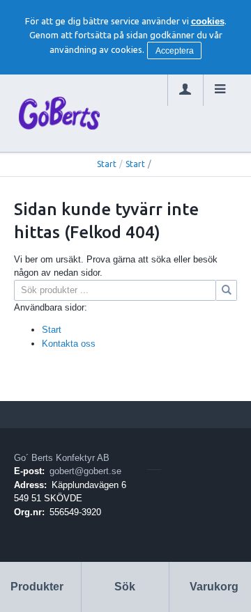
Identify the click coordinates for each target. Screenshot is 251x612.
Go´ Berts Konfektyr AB (61, 458)
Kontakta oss (69, 343)
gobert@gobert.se (85, 471)
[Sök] (226, 290)
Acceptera (174, 51)
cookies (208, 21)
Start (106, 163)
